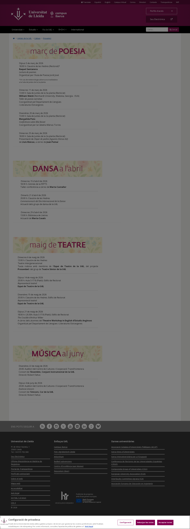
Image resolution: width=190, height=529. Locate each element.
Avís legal (89, 526)
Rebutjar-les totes (145, 522)
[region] (95, 522)
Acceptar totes (165, 522)
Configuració (125, 522)
